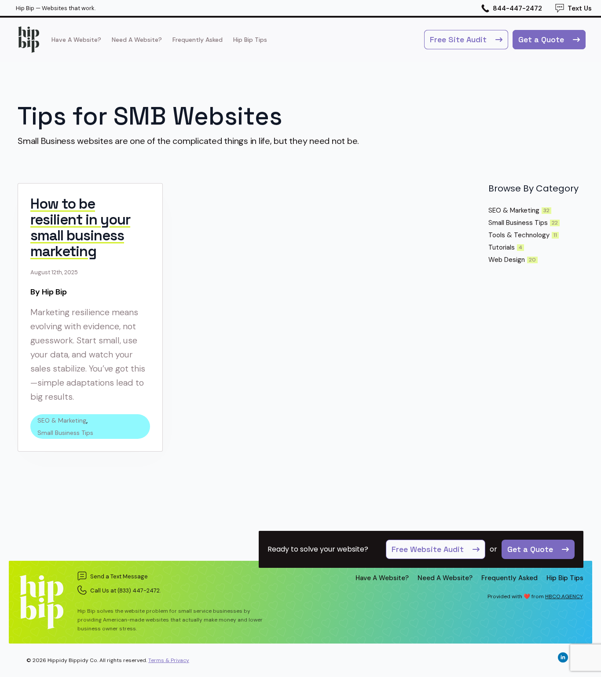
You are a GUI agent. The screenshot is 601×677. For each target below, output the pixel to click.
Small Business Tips (65, 433)
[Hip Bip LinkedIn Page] (563, 657)
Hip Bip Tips (250, 40)
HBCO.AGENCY (564, 596)
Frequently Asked (197, 40)
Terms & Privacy (168, 660)
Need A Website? (137, 40)
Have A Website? (76, 40)
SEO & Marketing (61, 420)
